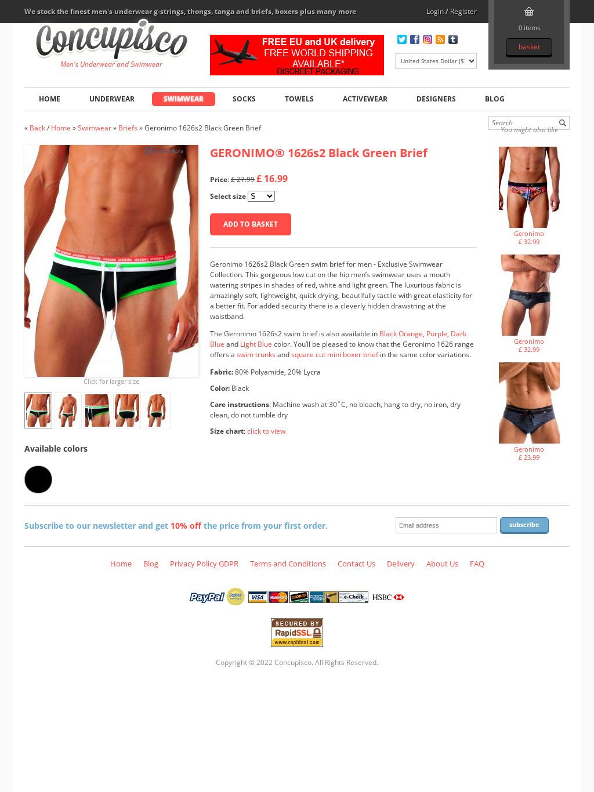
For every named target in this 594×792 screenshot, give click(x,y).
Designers (436, 99)
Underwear (112, 99)
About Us (442, 563)
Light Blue (256, 344)
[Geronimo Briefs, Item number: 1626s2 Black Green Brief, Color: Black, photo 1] (111, 261)
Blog (495, 99)
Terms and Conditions (288, 563)
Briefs (127, 128)
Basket (529, 47)
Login (435, 11)
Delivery (401, 563)
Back (37, 128)
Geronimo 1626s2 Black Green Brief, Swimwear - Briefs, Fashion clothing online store (111, 41)
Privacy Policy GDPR (204, 563)
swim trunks (256, 354)
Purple (436, 334)
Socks (244, 99)
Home (49, 99)
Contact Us (356, 563)
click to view (266, 431)
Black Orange (401, 334)
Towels (299, 99)
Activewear (365, 99)
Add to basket (250, 224)
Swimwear (184, 99)
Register (463, 11)
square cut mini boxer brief (334, 354)
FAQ (477, 563)
